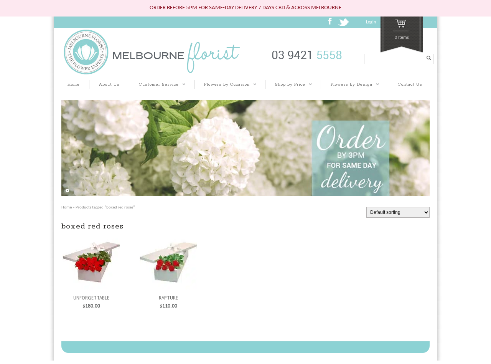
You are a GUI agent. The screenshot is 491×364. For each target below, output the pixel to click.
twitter (344, 24)
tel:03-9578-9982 (308, 58)
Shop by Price (285, 85)
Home (74, 84)
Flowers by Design (346, 85)
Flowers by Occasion (222, 85)
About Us (109, 84)
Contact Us (410, 84)
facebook (332, 24)
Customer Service (154, 85)
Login (371, 22)
